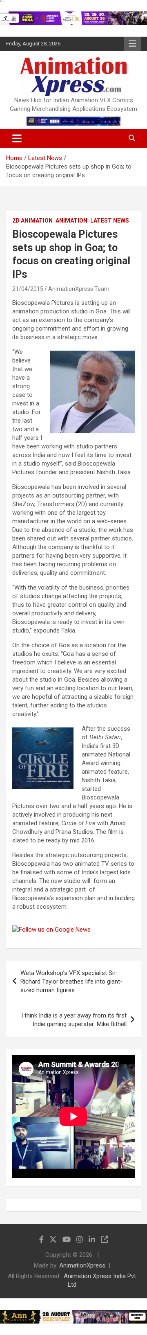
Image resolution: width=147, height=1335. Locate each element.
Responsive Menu (132, 44)
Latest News (109, 220)
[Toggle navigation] (17, 138)
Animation (71, 220)
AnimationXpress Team (78, 289)
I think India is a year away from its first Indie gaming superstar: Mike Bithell (74, 1020)
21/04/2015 (27, 289)
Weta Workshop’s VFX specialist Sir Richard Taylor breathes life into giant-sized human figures (71, 981)
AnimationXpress (82, 1265)
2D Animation (32, 220)
